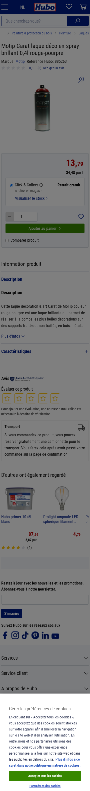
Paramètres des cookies (45, 785)
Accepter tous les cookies (45, 775)
